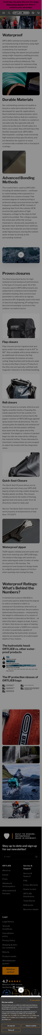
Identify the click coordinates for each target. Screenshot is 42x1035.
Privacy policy (35, 1000)
